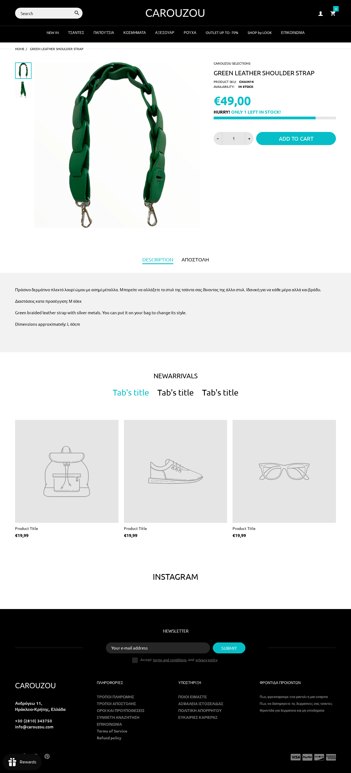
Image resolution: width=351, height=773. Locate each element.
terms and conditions (170, 659)
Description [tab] (157, 259)
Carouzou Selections (232, 63)
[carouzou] (175, 12)
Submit (229, 648)
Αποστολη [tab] (195, 259)
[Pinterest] (47, 756)
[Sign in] (321, 13)
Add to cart (296, 138)
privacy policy (206, 659)
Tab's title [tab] (131, 392)
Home (19, 49)
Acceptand (178, 659)
